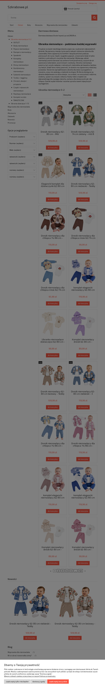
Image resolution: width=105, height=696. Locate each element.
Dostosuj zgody (38, 681)
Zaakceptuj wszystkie (58, 681)
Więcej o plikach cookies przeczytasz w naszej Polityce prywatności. (30, 676)
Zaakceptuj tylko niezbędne (17, 681)
